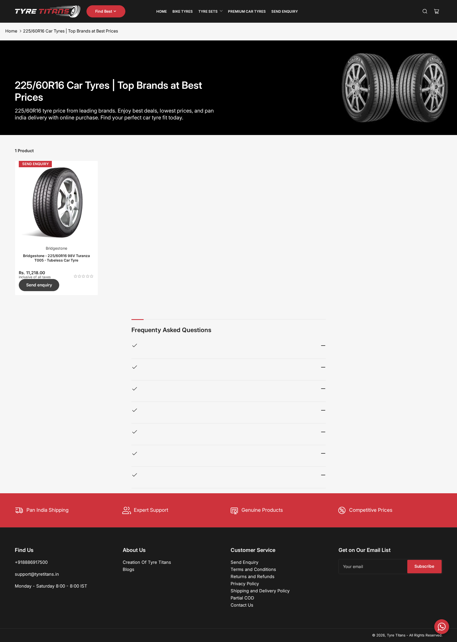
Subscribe (424, 566)
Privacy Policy (245, 583)
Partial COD (242, 598)
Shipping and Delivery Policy (260, 590)
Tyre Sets (208, 11)
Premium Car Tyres (247, 11)
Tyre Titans (396, 635)
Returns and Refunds (253, 576)
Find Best (103, 11)
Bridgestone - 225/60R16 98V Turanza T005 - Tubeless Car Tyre (56, 258)
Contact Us (242, 605)
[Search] (425, 11)
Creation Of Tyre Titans (147, 562)
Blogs (128, 569)
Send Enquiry (284, 11)
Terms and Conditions (253, 569)
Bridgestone (56, 248)
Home (161, 11)
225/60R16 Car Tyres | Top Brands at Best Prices (70, 31)
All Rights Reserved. (425, 635)
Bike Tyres (182, 11)
